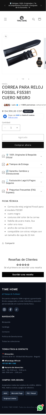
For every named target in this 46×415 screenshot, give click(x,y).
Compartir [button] (10, 243)
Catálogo (5, 327)
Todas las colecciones (11, 341)
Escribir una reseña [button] (23, 274)
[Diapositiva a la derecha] (28, 79)
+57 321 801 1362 (9, 363)
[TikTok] (16, 309)
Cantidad (6, 122)
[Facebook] (10, 309)
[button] (5, 19)
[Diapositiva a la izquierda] (17, 79)
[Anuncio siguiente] (41, 5)
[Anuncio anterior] (5, 5)
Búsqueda (6, 322)
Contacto (6, 332)
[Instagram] (4, 309)
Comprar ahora (23, 145)
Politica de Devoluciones (12, 336)
